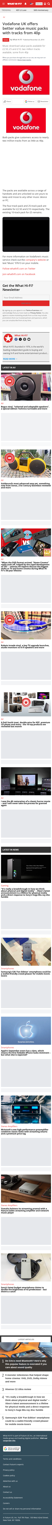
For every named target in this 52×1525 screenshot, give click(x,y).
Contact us (7, 1492)
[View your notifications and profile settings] (25, 3)
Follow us (31, 101)
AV (4, 17)
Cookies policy (9, 1475)
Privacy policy (8, 1470)
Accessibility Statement (13, 1497)
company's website (35, 259)
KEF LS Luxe (21, 10)
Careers (6, 1503)
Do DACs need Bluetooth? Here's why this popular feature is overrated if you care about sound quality (26, 1364)
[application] (26, 233)
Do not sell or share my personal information (22, 1509)
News (6, 40)
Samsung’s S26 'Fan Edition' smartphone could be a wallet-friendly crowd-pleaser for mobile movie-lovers (27, 1420)
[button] (48, 4)
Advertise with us (10, 1481)
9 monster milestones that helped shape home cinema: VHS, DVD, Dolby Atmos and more (27, 1378)
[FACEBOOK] (17, 339)
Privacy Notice (35, 313)
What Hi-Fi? (17, 39)
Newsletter (44, 101)
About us (7, 1486)
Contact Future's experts (13, 1464)
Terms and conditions (12, 1459)
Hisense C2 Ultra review (18, 1389)
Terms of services (32, 310)
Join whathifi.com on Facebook (19, 274)
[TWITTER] (21, 339)
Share (9, 101)
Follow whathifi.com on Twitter (19, 268)
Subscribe (39, 4)
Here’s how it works (24, 60)
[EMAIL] (29, 339)
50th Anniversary (41, 10)
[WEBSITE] (25, 339)
